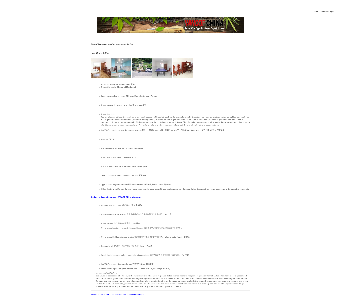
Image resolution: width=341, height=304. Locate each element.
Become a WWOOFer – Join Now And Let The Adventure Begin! (118, 294)
